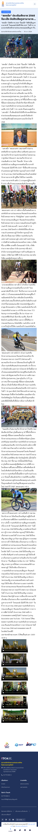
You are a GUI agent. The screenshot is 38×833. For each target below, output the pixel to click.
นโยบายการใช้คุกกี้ (6, 815)
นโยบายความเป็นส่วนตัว (21, 826)
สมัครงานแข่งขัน (24, 784)
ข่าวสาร (3, 784)
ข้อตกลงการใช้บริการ (6, 811)
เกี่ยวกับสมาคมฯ (5, 787)
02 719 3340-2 (5, 796)
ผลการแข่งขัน (23, 787)
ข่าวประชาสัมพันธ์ (6, 12)
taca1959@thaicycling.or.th (9, 799)
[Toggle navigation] (35, 4)
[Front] (12, 4)
